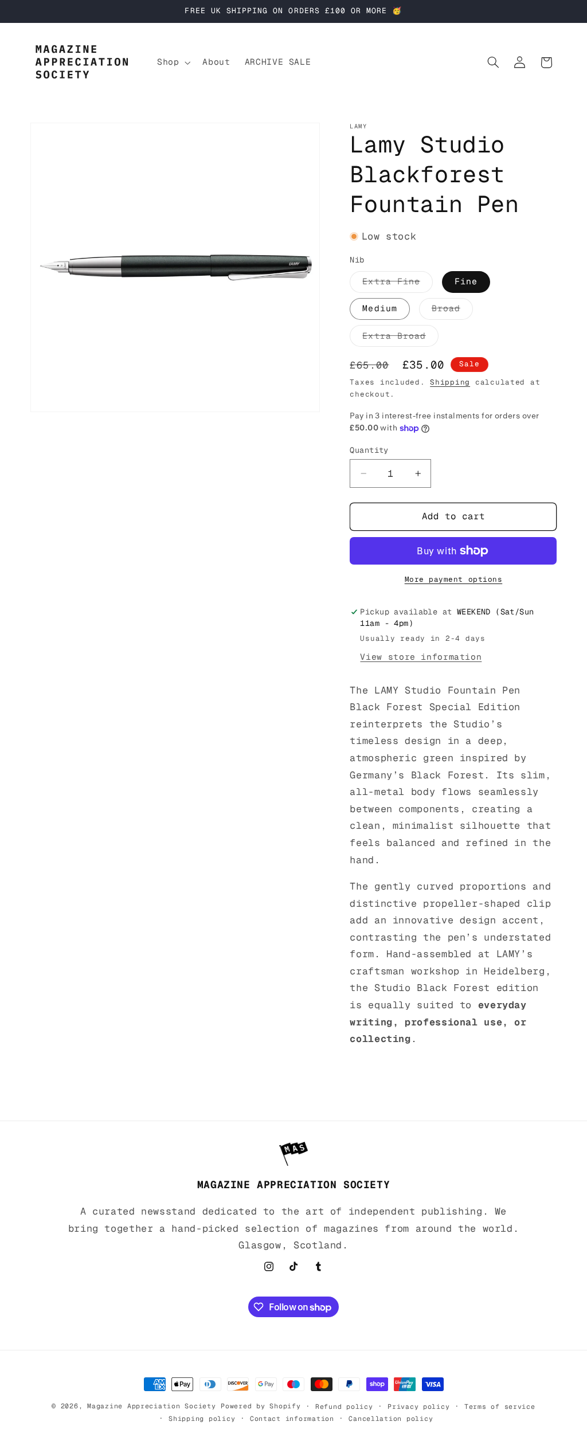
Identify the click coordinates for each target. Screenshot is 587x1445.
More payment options (454, 579)
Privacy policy (418, 1406)
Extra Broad (400, 338)
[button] (172, 62)
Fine (466, 281)
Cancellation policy (391, 1418)
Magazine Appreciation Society (151, 1405)
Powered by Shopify (260, 1405)
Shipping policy (202, 1418)
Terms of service (499, 1406)
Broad (452, 310)
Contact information (292, 1418)
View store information (421, 656)
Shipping (450, 382)
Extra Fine (397, 283)
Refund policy (344, 1406)
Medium (379, 308)
